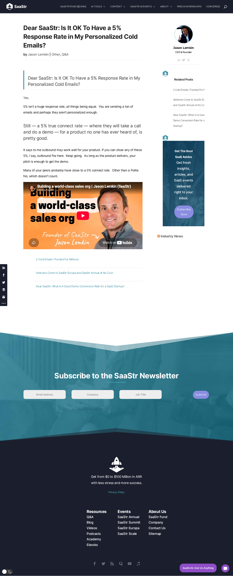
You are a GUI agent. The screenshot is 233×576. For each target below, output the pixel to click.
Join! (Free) (213, 6)
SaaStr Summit (129, 522)
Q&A (65, 54)
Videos (92, 528)
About (164, 6)
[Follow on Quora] (121, 563)
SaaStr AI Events (141, 6)
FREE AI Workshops (189, 6)
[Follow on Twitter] (103, 563)
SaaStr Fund (158, 517)
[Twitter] (183, 60)
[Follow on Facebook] (94, 563)
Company (156, 522)
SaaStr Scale (127, 534)
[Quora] (188, 60)
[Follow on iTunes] (138, 563)
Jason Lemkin (38, 54)
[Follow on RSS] (112, 563)
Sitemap (155, 534)
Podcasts (94, 534)
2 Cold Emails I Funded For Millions (57, 259)
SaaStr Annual (128, 517)
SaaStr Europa (128, 528)
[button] (7, 571)
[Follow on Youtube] (129, 563)
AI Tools (96, 6)
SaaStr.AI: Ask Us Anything (198, 567)
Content (116, 6)
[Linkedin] (178, 60)
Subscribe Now (184, 212)
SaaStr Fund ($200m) (73, 6)
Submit (201, 394)
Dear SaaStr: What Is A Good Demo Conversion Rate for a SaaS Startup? (80, 286)
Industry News (172, 236)
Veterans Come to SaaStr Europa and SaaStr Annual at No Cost (74, 273)
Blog (90, 522)
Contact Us (157, 528)
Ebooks (92, 545)
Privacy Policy (116, 492)
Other (56, 54)
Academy (94, 539)
